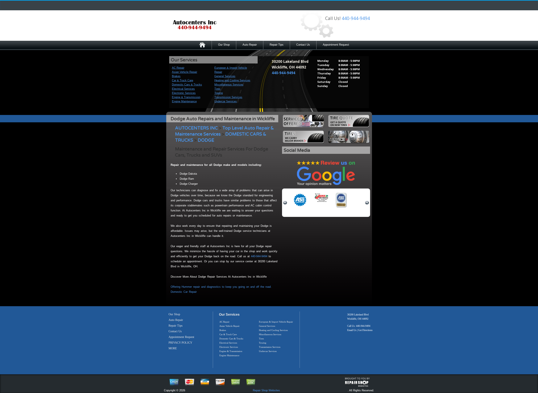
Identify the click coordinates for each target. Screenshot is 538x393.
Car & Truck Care (182, 80)
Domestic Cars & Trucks (187, 84)
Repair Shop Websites (266, 390)
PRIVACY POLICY (180, 342)
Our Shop (224, 44)
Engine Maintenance (184, 101)
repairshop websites (356, 384)
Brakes (176, 76)
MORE (173, 348)
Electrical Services (183, 88)
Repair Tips (277, 44)
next (367, 203)
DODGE (206, 140)
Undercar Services (225, 101)
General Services (224, 76)
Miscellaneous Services (228, 84)
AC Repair (178, 67)
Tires (217, 88)
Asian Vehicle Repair (184, 72)
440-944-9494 (356, 18)
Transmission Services (228, 97)
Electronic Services (184, 93)
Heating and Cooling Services (232, 80)
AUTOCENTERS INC (196, 128)
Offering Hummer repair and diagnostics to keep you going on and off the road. (221, 286)
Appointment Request (336, 44)
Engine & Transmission (186, 97)
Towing (218, 93)
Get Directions (365, 330)
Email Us (351, 330)
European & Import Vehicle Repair (276, 321)
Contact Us (303, 44)
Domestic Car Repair (184, 291)
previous (285, 203)
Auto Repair (250, 44)
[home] (194, 25)
